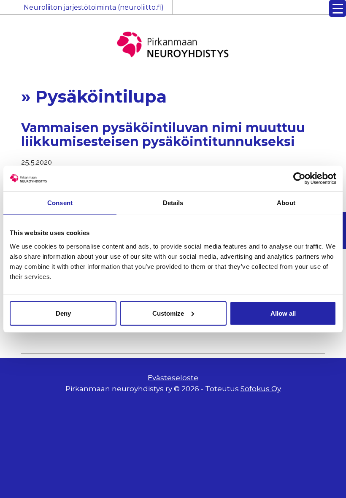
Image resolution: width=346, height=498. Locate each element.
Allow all (283, 313)
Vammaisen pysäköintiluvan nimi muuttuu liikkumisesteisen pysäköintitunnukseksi (163, 134)
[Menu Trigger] (337, 8)
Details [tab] (173, 202)
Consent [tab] (60, 202)
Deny (63, 313)
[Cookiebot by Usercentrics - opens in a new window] (299, 178)
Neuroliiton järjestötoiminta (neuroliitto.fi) (94, 7)
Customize (168, 313)
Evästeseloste (173, 378)
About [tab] (286, 202)
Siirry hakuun (320, 11)
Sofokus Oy (261, 388)
